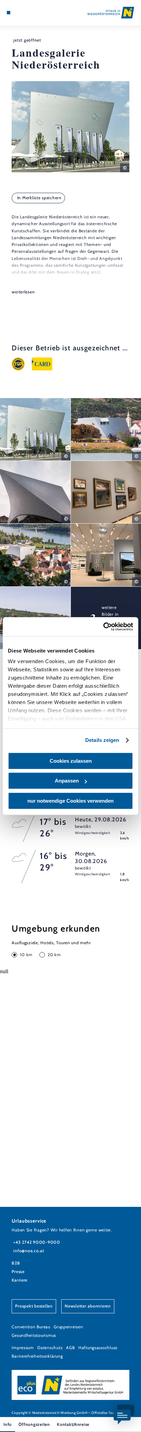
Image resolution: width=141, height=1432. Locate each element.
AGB (70, 1347)
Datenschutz (50, 1347)
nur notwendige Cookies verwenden (70, 801)
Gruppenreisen (68, 1326)
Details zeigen (102, 740)
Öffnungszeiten (34, 1424)
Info (7, 1424)
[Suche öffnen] (29, 12)
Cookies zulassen (71, 761)
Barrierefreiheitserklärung (37, 1356)
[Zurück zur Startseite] (111, 12)
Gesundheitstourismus (34, 1335)
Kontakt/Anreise (73, 1424)
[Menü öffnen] (8, 12)
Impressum (23, 1347)
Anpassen (67, 781)
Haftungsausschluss (97, 1347)
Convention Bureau (31, 1326)
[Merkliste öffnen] (24, 12)
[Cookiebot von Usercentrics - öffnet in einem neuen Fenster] (103, 626)
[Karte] (19, 12)
